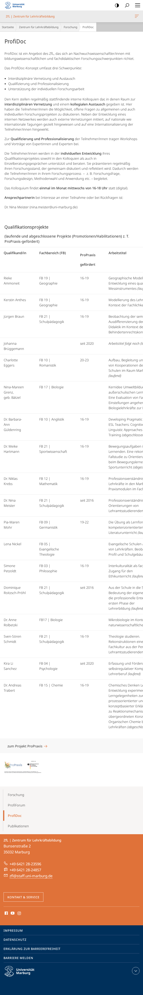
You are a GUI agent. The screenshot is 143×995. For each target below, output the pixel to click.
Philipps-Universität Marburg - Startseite (15, 5)
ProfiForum (16, 805)
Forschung (70, 27)
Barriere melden (18, 958)
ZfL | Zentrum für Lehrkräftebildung (137, 16)
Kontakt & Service (23, 897)
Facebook (6, 913)
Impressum (13, 930)
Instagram (19, 913)
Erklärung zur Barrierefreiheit (32, 949)
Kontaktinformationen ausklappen (135, 971)
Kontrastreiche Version (117, 5)
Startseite (8, 27)
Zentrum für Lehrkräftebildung (38, 27)
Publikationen (18, 826)
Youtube (12, 913)
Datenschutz (15, 940)
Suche (127, 5)
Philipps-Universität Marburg (25, 977)
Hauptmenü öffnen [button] (137, 5)
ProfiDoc (15, 815)
